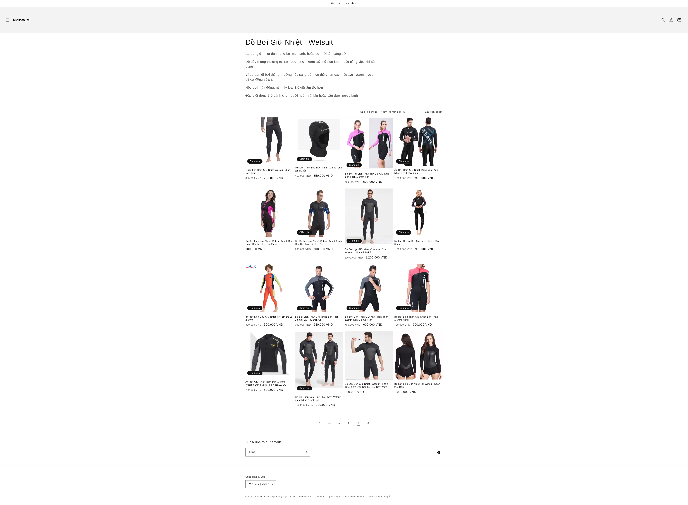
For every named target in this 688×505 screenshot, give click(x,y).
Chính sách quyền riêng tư (328, 497)
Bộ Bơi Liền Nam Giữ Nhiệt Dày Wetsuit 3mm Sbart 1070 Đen (318, 398)
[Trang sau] (378, 423)
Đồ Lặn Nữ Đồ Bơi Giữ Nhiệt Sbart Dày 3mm (416, 242)
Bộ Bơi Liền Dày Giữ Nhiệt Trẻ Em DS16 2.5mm (268, 318)
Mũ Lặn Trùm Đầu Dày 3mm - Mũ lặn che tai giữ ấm (318, 169)
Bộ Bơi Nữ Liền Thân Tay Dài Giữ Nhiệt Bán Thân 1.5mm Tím (367, 175)
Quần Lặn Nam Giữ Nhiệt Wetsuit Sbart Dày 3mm (268, 171)
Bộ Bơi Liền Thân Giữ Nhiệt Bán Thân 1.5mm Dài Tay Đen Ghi (317, 318)
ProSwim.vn (260, 497)
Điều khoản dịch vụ (354, 497)
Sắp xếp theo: (368, 111)
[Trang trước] (310, 423)
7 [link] (358, 422)
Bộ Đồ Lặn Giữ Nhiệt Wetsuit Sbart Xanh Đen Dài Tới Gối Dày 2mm (318, 242)
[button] (7, 20)
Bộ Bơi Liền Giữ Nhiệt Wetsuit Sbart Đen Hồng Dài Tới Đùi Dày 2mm (268, 242)
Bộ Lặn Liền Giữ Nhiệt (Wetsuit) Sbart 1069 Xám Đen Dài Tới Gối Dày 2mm (366, 385)
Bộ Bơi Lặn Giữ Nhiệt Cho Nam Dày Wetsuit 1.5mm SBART (365, 251)
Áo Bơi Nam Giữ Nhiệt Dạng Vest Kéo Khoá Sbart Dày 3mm (416, 171)
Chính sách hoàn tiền (300, 497)
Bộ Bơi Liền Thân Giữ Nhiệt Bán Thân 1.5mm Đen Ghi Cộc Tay (366, 318)
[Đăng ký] (306, 452)
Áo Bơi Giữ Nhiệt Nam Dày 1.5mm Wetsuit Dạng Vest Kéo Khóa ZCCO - (266, 383)
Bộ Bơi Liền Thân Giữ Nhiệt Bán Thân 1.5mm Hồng (416, 318)
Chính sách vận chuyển (379, 497)
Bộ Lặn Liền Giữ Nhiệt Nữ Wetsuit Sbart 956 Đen (417, 385)
